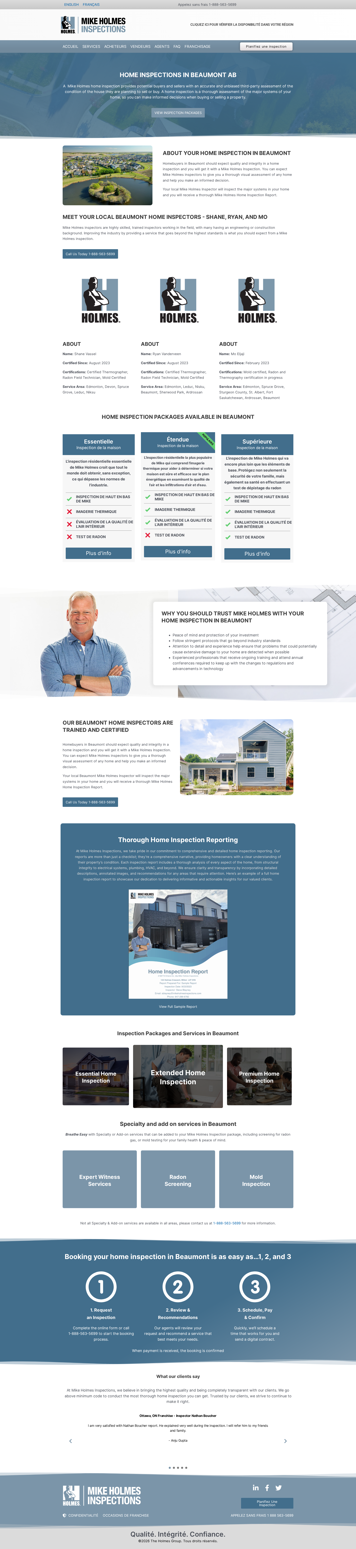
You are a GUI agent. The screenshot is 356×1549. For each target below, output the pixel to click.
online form (108, 1328)
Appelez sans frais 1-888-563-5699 (207, 4)
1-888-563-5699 (227, 1223)
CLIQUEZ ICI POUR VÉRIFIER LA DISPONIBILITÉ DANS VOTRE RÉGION (241, 25)
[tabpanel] (178, 1438)
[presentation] (170, 1468)
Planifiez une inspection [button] (266, 46)
